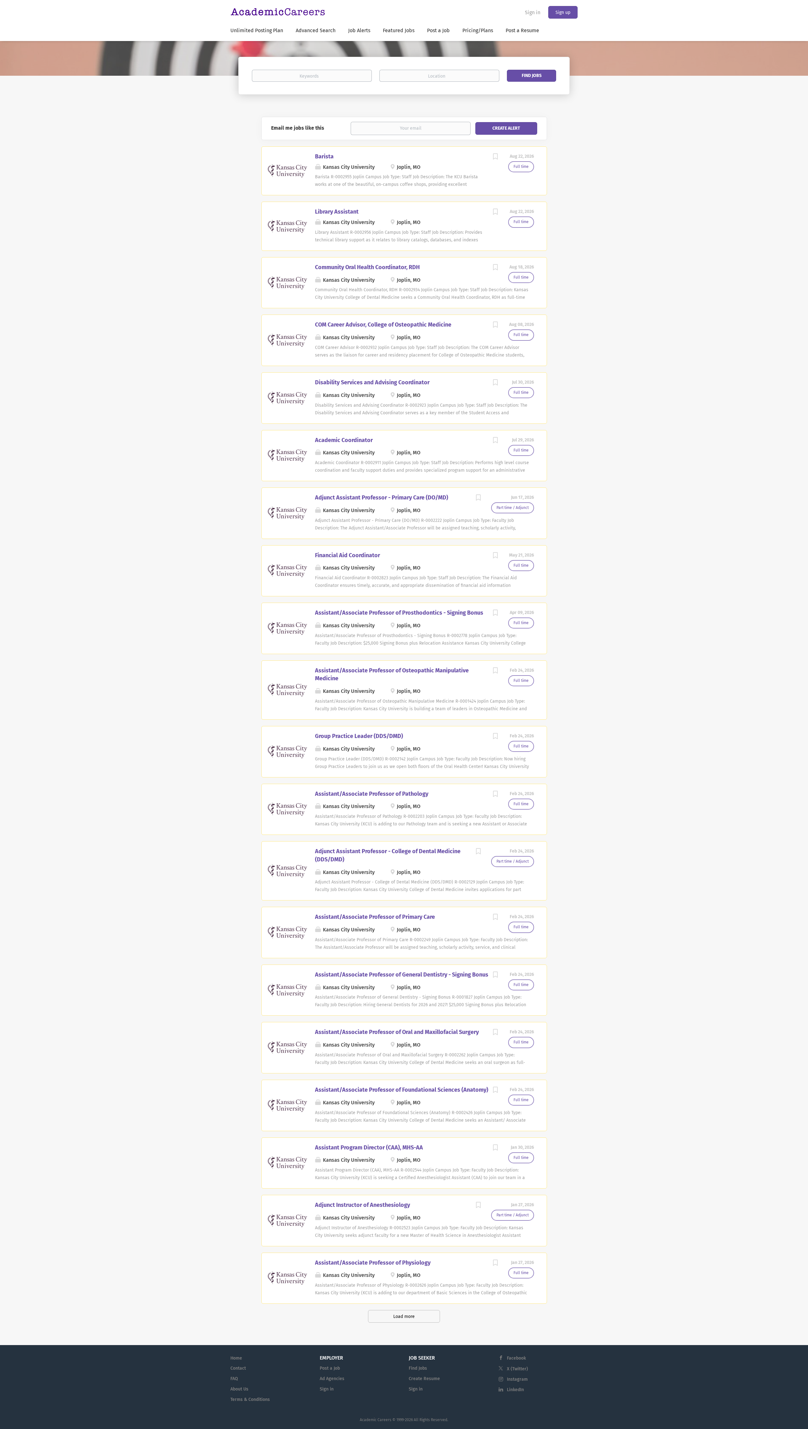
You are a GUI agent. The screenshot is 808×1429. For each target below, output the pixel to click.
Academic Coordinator (344, 440)
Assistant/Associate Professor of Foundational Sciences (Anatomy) (401, 1089)
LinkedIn (515, 1389)
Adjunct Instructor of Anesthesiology (362, 1205)
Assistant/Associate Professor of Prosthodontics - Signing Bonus (399, 612)
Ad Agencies (332, 1378)
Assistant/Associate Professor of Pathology (371, 793)
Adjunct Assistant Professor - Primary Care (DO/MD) (381, 497)
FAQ (234, 1378)
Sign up (563, 12)
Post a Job (330, 1368)
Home (236, 1358)
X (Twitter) (517, 1369)
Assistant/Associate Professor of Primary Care (375, 916)
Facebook (516, 1358)
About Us (239, 1389)
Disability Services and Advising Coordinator (372, 382)
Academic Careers (375, 1420)
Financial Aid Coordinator (347, 555)
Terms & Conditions (250, 1399)
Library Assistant (337, 211)
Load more (404, 1316)
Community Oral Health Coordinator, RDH (367, 267)
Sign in (532, 12)
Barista (324, 156)
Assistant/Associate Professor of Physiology (373, 1262)
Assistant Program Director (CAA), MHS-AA (369, 1147)
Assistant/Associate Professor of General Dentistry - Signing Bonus (401, 974)
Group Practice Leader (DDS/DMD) (359, 736)
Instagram (517, 1379)
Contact (238, 1368)
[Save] (495, 157)
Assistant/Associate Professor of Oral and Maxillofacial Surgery (397, 1032)
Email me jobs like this (297, 128)
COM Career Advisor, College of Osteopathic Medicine (383, 324)
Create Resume (424, 1378)
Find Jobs (532, 75)
